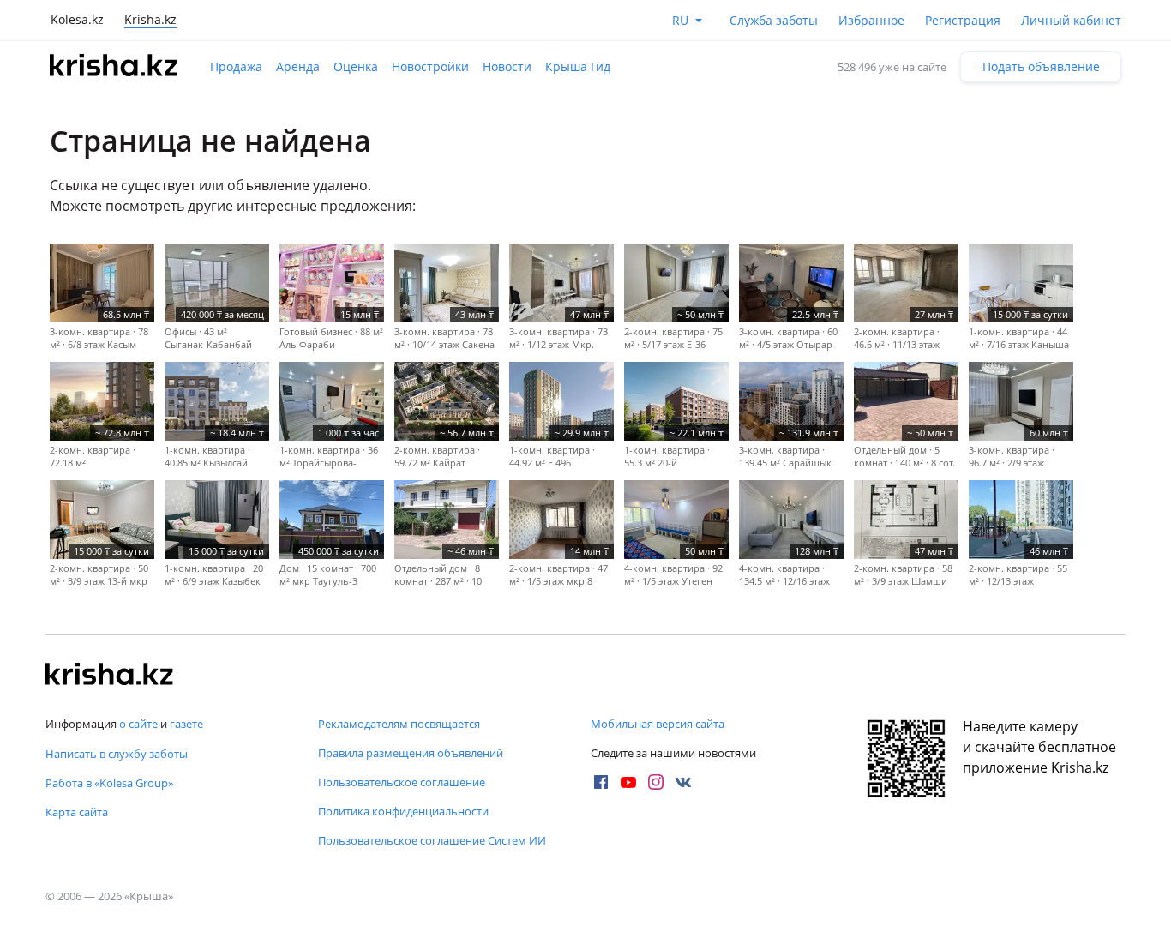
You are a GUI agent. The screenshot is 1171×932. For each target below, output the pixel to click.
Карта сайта (76, 812)
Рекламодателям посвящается (399, 723)
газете (186, 723)
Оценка (355, 66)
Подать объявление (1041, 66)
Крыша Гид (577, 66)
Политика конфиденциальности (403, 811)
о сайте (138, 723)
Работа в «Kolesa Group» (109, 783)
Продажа (236, 66)
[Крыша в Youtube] (628, 782)
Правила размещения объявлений (410, 753)
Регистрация (962, 20)
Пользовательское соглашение (401, 782)
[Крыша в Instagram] (656, 782)
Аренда (298, 66)
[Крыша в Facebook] (601, 782)
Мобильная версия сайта (657, 723)
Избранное (871, 20)
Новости (507, 66)
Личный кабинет (1071, 20)
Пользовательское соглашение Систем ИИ (432, 840)
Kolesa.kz (77, 19)
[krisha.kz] (109, 675)
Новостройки (430, 66)
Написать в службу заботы (116, 753)
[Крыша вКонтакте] (683, 782)
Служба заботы (774, 20)
